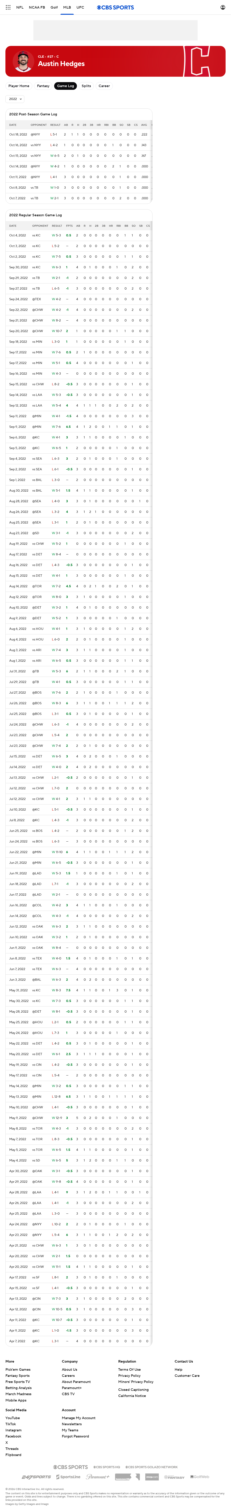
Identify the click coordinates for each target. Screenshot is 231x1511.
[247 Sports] (36, 1476)
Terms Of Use (129, 1369)
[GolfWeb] (199, 1477)
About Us (69, 1369)
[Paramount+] (98, 1476)
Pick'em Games (17, 1369)
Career (104, 86)
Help (178, 1369)
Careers (68, 1375)
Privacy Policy (129, 1375)
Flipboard (13, 1455)
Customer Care (187, 1375)
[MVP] (152, 1475)
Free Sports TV (17, 1382)
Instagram (13, 1430)
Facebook (13, 1436)
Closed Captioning (133, 1389)
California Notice (132, 1396)
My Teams (70, 1430)
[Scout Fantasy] (174, 1477)
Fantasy (43, 86)
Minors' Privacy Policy (135, 1382)
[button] (8, 7)
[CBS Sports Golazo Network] (151, 1466)
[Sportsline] (68, 1476)
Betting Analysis (18, 1388)
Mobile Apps (15, 1400)
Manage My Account (78, 1418)
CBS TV (68, 1394)
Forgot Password (75, 1436)
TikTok (10, 1424)
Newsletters (72, 1424)
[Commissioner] (127, 1475)
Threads (11, 1449)
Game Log (65, 86)
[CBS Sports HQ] (106, 1466)
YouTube (12, 1418)
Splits (86, 86)
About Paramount (76, 1382)
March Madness (18, 1394)
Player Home (18, 86)
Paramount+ (72, 1388)
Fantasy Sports (17, 1375)
